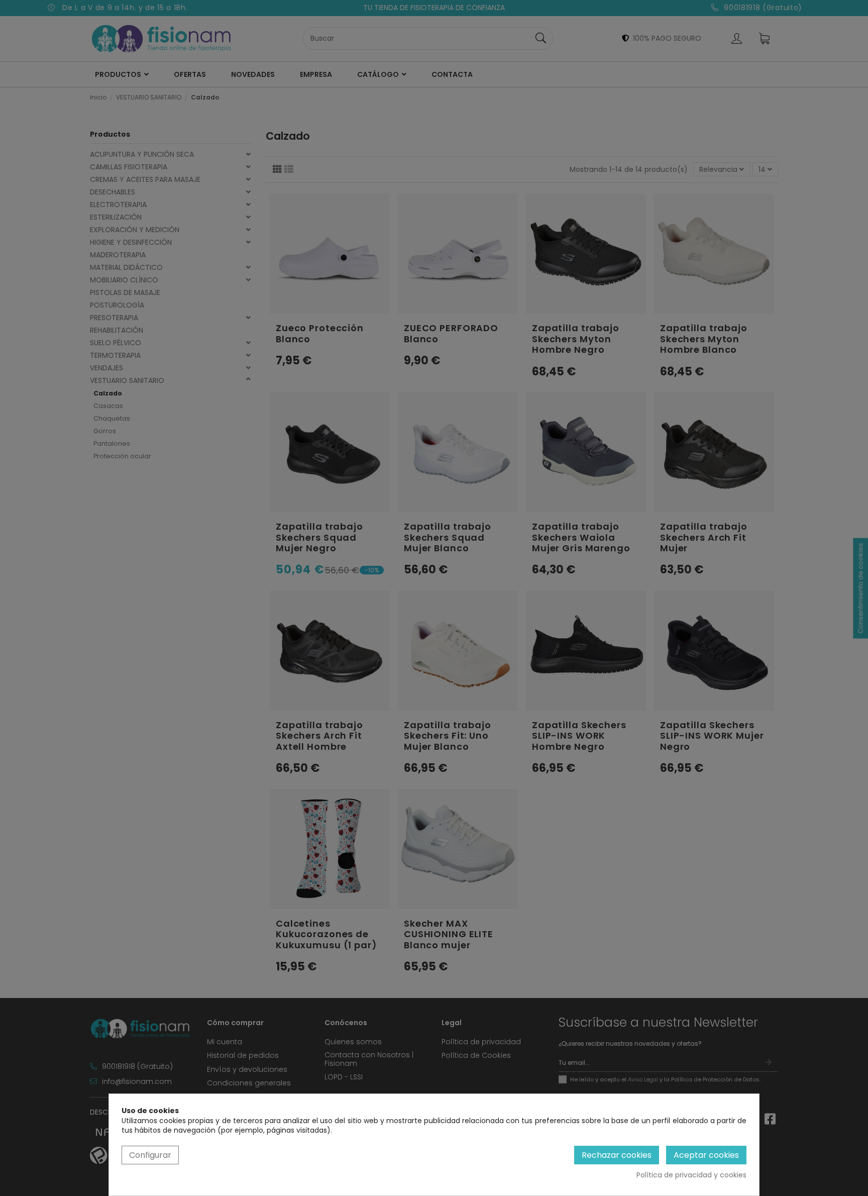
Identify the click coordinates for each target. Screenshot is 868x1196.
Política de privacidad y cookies (691, 1175)
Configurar (150, 1155)
